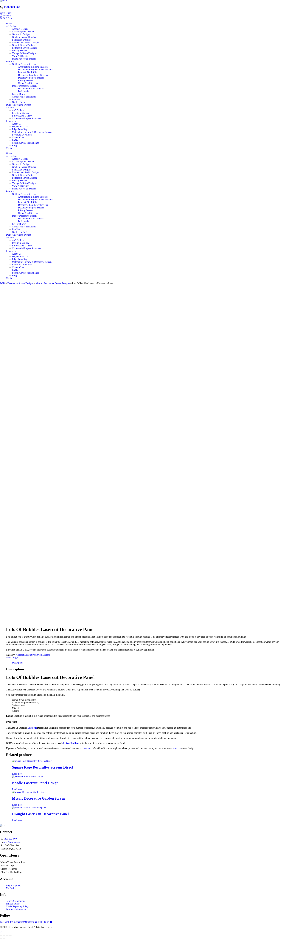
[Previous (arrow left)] (1, 938)
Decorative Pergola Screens (31, 77)
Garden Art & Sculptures (24, 96)
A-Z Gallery (18, 110)
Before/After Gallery (22, 115)
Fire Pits (16, 99)
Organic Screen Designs (23, 45)
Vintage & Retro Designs (24, 53)
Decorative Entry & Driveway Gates (35, 69)
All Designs (11, 26)
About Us (16, 124)
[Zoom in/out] (1, 935)
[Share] (7, 935)
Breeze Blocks (19, 94)
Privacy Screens (19, 50)
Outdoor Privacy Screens (24, 64)
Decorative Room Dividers (31, 88)
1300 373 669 (12, 7)
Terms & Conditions (15, 901)
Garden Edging (19, 102)
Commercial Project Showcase (26, 118)
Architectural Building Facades (33, 67)
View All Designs (20, 56)
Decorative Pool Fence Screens (33, 75)
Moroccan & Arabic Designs (25, 42)
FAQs (15, 140)
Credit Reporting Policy (17, 906)
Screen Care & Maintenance (25, 143)
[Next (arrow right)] (4, 938)
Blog (14, 145)
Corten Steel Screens (28, 83)
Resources (11, 121)
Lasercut (32, 727)
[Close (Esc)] (10, 935)
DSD (2, 283)
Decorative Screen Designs (20, 283)
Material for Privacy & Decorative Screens (32, 132)
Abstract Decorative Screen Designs (52, 283)
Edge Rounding (19, 129)
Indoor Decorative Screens (24, 86)
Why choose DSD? (21, 126)
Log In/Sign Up (13, 885)
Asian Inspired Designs (23, 31)
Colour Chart (18, 137)
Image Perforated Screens (24, 58)
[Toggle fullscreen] (4, 935)
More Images (12, 657)
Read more (17, 773)
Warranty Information (16, 909)
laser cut (177, 748)
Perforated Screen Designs (24, 48)
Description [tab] (17, 662)
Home (9, 23)
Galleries (10, 107)
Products (10, 61)
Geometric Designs (21, 34)
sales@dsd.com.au (12, 842)
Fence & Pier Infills (27, 72)
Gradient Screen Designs (24, 37)
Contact (9, 148)
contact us (86, 748)
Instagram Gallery (20, 113)
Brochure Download (22, 134)
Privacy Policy (13, 903)
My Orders (11, 888)
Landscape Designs (21, 39)
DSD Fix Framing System (18, 105)
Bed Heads (23, 91)
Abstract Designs (20, 29)
